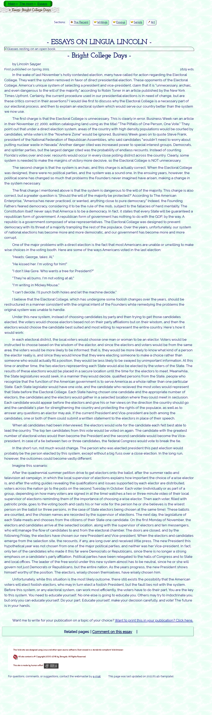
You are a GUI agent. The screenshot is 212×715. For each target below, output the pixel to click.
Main (11, 3)
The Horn (26, 3)
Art (153, 22)
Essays (42, 3)
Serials (138, 22)
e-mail (97, 676)
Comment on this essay (112, 631)
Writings (102, 22)
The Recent (81, 22)
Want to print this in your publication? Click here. (154, 620)
